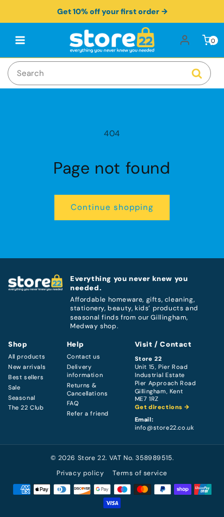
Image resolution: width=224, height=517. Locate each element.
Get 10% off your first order (108, 11)
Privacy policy (80, 473)
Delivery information (85, 371)
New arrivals (27, 367)
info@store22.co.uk (165, 427)
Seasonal (21, 397)
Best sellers (25, 377)
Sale (14, 387)
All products (26, 356)
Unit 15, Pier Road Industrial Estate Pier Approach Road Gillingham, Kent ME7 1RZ (165, 383)
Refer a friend (88, 413)
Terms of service (140, 473)
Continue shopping (112, 207)
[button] (20, 40)
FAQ (73, 403)
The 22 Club (26, 407)
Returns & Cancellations (87, 389)
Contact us (84, 356)
